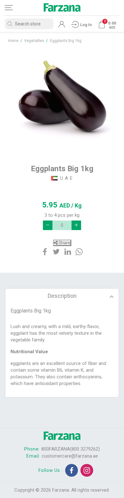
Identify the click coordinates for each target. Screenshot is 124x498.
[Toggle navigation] (14, 7)
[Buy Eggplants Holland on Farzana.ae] (62, 100)
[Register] (62, 26)
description (62, 295)
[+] (76, 225)
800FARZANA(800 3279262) (70, 449)
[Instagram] (87, 470)
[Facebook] (71, 470)
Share (64, 242)
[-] (47, 225)
